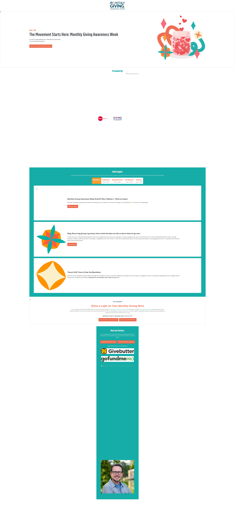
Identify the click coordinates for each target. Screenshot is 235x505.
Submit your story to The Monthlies (119, 309)
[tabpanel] (117, 239)
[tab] (96, 181)
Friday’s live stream (146, 309)
